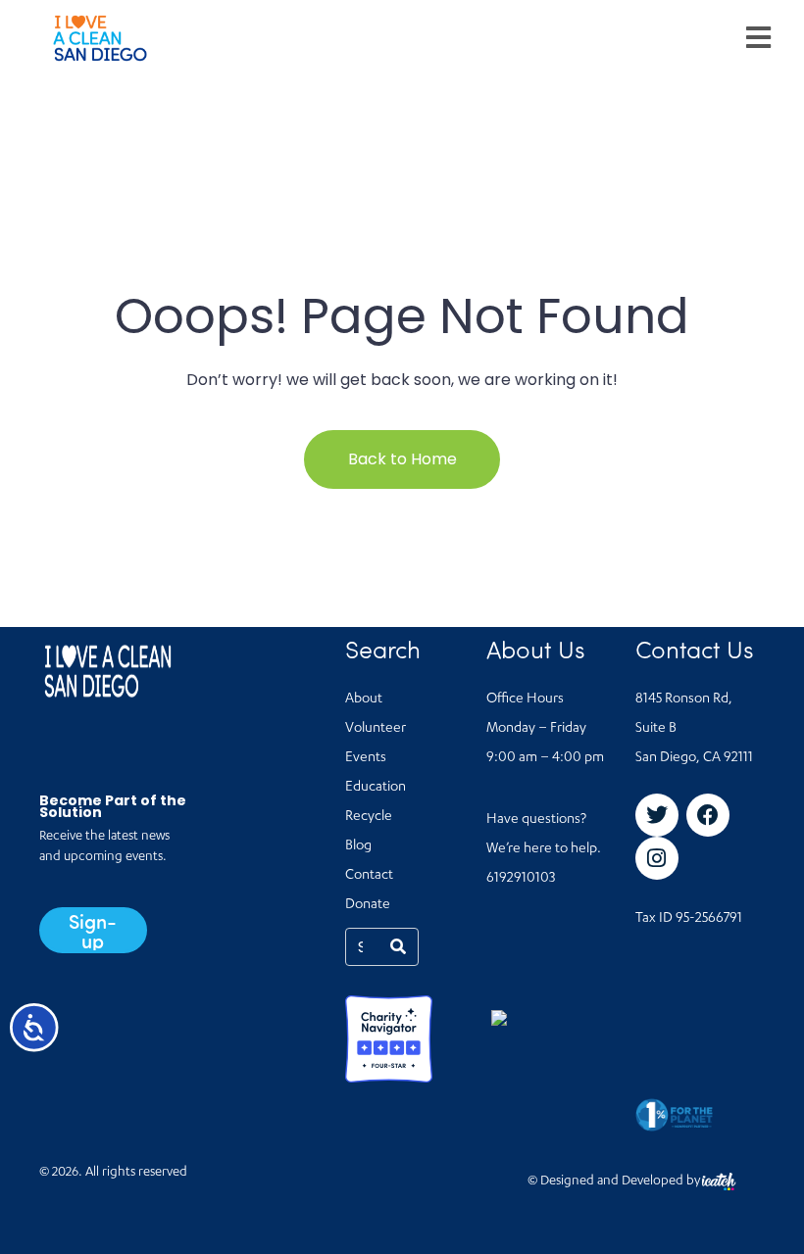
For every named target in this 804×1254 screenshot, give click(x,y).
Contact (369, 876)
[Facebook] (707, 815)
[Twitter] (656, 815)
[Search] (398, 947)
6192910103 (520, 879)
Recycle (368, 817)
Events (365, 758)
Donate (367, 905)
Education (375, 788)
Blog (358, 846)
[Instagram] (656, 858)
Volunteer (375, 729)
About (363, 699)
